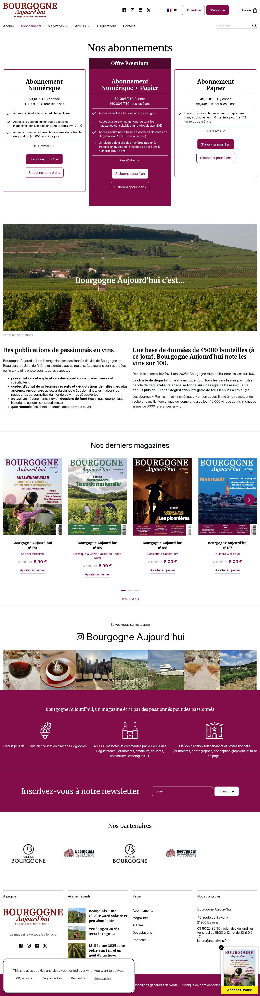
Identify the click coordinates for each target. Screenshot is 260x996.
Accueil (8, 26)
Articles (80, 26)
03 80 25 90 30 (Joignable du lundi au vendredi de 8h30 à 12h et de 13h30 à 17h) (225, 932)
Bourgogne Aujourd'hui (136, 636)
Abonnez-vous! (239, 990)
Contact (129, 26)
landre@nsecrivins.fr (212, 941)
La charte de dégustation (152, 380)
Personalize (78, 978)
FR (175, 10)
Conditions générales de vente (155, 985)
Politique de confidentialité (201, 985)
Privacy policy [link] (102, 978)
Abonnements (31, 26)
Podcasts (139, 940)
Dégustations (107, 26)
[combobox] (172, 10)
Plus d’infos (42, 146)
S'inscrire (226, 791)
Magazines (56, 26)
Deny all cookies (52, 978)
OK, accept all (24, 978)
